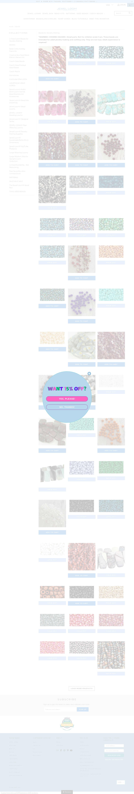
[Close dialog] (89, 373)
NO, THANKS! (67, 407)
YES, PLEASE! (67, 399)
